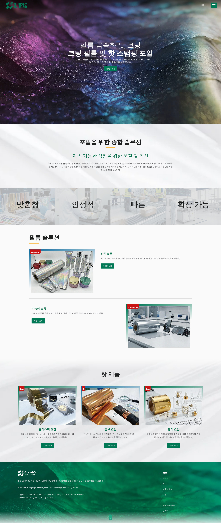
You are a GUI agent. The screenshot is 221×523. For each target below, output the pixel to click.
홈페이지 (166, 478)
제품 (164, 495)
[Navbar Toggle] (214, 5)
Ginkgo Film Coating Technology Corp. (50, 494)
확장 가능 (193, 204)
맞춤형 (27, 204)
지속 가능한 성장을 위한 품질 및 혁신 (110, 156)
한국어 (204, 5)
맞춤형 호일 (167, 489)
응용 (164, 500)
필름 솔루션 (44, 237)
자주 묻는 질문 (169, 505)
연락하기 (166, 511)
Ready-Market (47, 498)
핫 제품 (110, 374)
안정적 (83, 204)
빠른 (138, 204)
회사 (164, 484)
